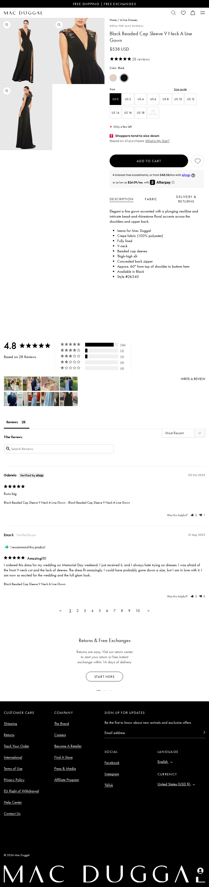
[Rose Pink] (113, 77)
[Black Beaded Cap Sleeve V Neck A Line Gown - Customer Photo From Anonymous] (13, 384)
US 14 (115, 113)
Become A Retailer (68, 746)
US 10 (178, 99)
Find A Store (63, 757)
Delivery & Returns (186, 199)
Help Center (13, 802)
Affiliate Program (66, 779)
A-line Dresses (128, 20)
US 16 (128, 113)
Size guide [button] (180, 89)
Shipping (10, 723)
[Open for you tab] (200, 871)
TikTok (108, 785)
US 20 (154, 115)
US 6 (153, 99)
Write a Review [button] (193, 378)
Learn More (104, 676)
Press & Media (65, 768)
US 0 (115, 99)
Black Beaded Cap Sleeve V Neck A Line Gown (35, 502)
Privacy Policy (14, 779)
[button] (193, 12)
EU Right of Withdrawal (21, 791)
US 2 (128, 99)
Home (113, 20)
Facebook (111, 762)
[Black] (124, 77)
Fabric (151, 199)
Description (122, 199)
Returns (9, 734)
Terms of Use (13, 768)
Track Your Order (16, 746)
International (13, 757)
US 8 (166, 99)
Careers (60, 734)
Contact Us (12, 813)
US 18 (141, 113)
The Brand (61, 723)
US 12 (190, 99)
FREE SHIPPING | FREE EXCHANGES (104, 4)
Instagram (111, 773)
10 (138, 610)
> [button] (149, 610)
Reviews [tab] (12, 422)
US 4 (141, 99)
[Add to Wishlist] (197, 161)
